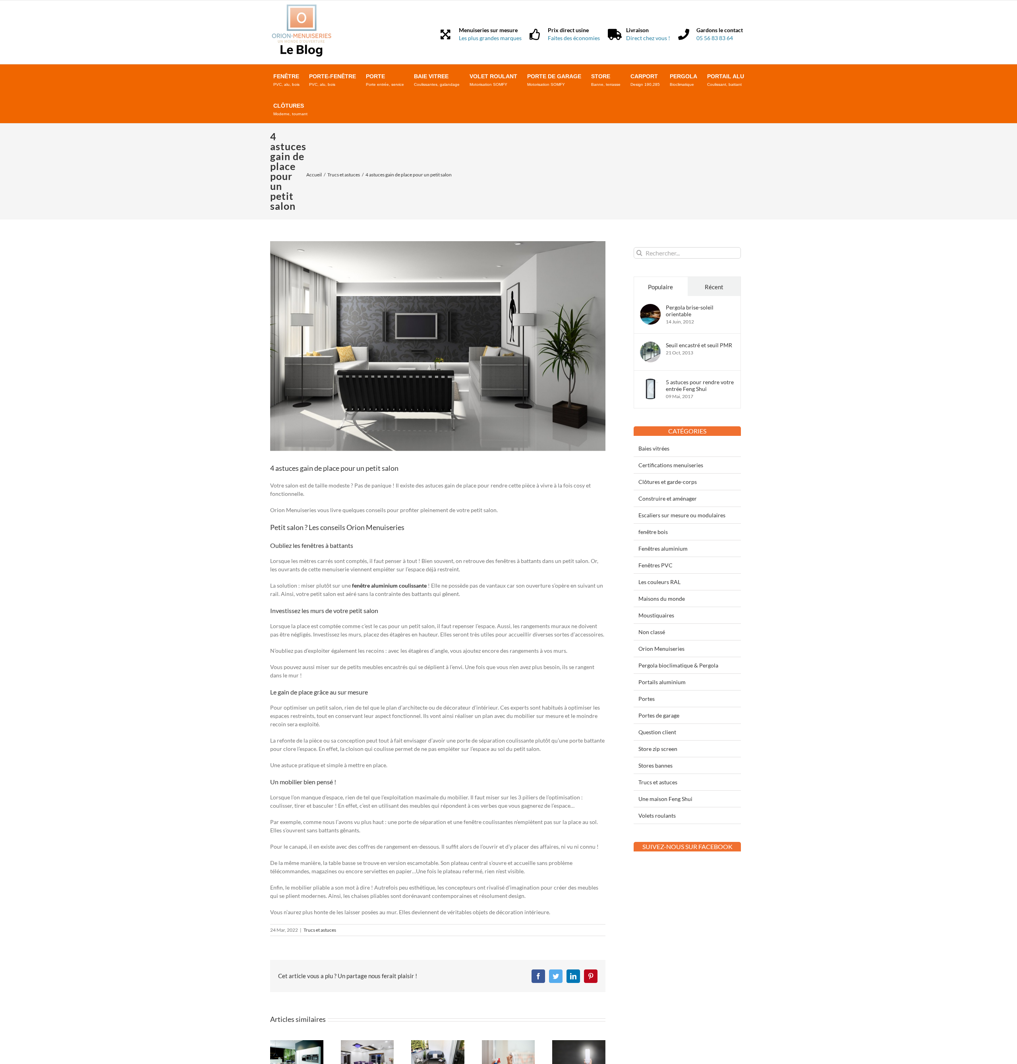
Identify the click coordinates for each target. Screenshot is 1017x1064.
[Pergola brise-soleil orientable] (650, 308)
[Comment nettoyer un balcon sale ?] (437, 1043)
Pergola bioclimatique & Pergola (678, 665)
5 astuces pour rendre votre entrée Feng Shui (700, 385)
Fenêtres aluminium (663, 548)
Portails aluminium (662, 682)
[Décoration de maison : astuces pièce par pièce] (367, 1043)
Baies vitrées (653, 448)
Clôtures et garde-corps (667, 481)
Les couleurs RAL (659, 581)
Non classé (651, 632)
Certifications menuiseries (670, 465)
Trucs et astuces (320, 930)
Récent (714, 286)
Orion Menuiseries (661, 648)
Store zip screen (657, 748)
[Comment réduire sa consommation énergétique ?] (578, 1043)
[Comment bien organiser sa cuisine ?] (296, 1043)
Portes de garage (658, 715)
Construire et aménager (667, 498)
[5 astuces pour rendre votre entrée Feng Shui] (650, 382)
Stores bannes (655, 765)
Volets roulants (657, 815)
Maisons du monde (661, 598)
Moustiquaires (656, 615)
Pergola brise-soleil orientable (689, 310)
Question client (657, 732)
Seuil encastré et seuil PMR (699, 345)
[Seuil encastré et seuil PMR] (650, 345)
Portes (646, 698)
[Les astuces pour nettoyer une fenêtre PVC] (508, 1043)
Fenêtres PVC (655, 565)
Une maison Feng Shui (665, 798)
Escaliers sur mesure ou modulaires (681, 515)
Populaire (660, 286)
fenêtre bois (653, 531)
